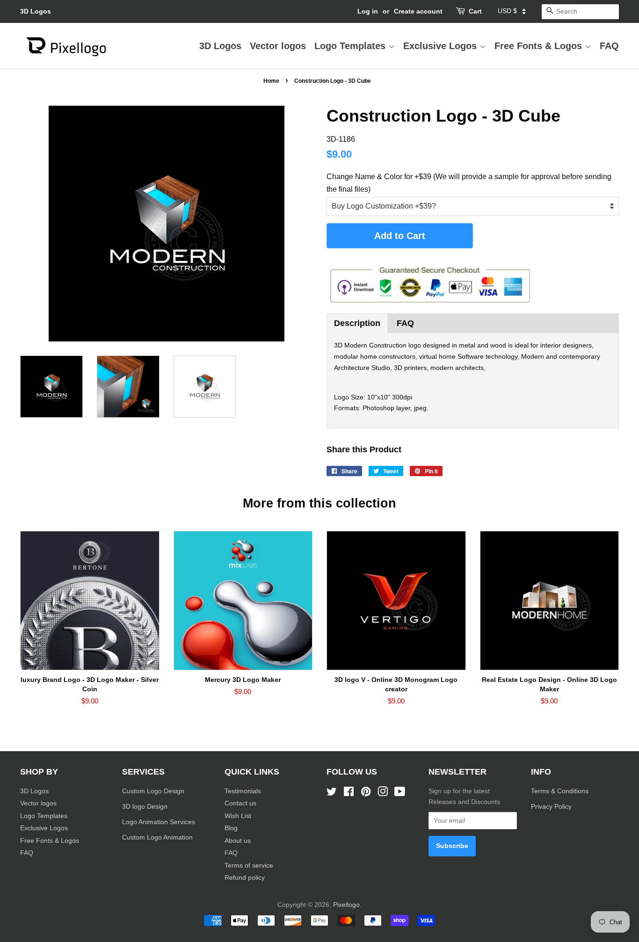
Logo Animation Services (158, 822)
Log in (367, 11)
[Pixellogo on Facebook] (348, 793)
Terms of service (249, 865)
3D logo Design (144, 806)
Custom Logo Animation (157, 837)
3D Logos (35, 11)
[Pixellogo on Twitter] (332, 793)
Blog (231, 828)
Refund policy (245, 877)
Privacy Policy (552, 806)
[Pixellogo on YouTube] (399, 793)
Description (357, 323)
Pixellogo (346, 904)
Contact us (240, 803)
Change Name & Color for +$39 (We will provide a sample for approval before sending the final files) (469, 183)
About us (238, 840)
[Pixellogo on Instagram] (383, 793)
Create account (418, 11)
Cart (475, 11)
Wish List (238, 815)
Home (271, 81)
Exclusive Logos (441, 46)
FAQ (609, 46)
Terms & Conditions (559, 791)
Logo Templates (351, 46)
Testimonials (243, 791)
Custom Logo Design (153, 791)
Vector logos (278, 46)
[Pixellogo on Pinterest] (366, 793)
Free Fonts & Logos (539, 46)
